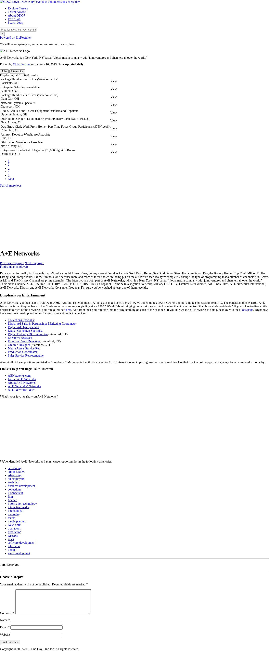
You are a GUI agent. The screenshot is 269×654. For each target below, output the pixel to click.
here (68, 309)
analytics (13, 482)
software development (21, 542)
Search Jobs (15, 22)
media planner (16, 521)
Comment (7, 613)
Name (5, 620)
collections (14, 489)
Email (5, 627)
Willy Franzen (22, 64)
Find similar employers (14, 266)
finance (12, 500)
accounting (14, 468)
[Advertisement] (118, 218)
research (13, 535)
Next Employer (34, 263)
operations (14, 528)
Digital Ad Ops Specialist (23, 327)
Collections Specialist (21, 320)
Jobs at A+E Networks (22, 379)
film (10, 496)
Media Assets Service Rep (24, 348)
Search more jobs (10, 185)
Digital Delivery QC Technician (28, 334)
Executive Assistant (20, 337)
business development (21, 486)
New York (14, 525)
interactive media (18, 507)
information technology (22, 503)
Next (11, 178)
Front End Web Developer (24, 341)
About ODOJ (16, 15)
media (11, 517)
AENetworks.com (19, 375)
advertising (14, 475)
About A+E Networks (21, 382)
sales (11, 539)
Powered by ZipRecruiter (16, 37)
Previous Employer (12, 263)
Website (5, 634)
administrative (16, 471)
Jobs (4, 71)
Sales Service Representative (26, 355)
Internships (17, 71)
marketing (14, 514)
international (15, 510)
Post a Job (14, 19)
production (14, 532)
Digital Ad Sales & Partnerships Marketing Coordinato (42, 323)
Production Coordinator (22, 352)
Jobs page (247, 309)
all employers (16, 478)
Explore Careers (18, 8)
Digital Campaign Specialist (25, 330)
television (14, 546)
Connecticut (15, 493)
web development (19, 553)
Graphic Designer (19, 345)
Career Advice (17, 12)
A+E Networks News (21, 389)
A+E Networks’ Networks (24, 386)
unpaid (12, 549)
